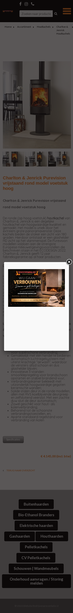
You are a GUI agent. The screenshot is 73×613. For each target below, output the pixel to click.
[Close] (69, 262)
